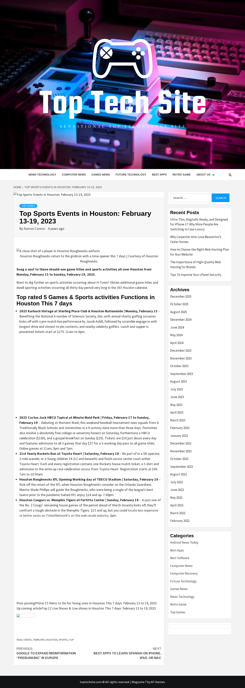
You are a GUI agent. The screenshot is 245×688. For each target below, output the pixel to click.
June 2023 (177, 397)
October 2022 (179, 459)
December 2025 (180, 296)
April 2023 (176, 412)
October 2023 (179, 366)
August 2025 (178, 312)
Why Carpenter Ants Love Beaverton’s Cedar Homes (195, 239)
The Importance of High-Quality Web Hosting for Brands (195, 264)
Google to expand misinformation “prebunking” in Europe (46, 653)
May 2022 (176, 497)
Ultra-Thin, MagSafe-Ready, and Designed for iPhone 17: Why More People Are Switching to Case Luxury (199, 224)
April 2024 (176, 343)
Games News (100, 174)
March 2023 (177, 420)
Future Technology (131, 174)
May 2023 (176, 405)
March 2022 (177, 513)
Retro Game (181, 174)
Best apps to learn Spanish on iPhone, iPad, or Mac (127, 653)
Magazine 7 (139, 682)
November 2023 (181, 358)
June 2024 (177, 327)
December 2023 (180, 350)
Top (71, 639)
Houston (51, 639)
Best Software (179, 558)
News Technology (42, 174)
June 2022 (177, 490)
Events (28, 639)
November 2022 (181, 451)
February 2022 (179, 521)
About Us (203, 174)
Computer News (74, 174)
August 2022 (178, 474)
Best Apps (159, 174)
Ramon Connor (35, 228)
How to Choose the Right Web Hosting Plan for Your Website (199, 252)
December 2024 (180, 319)
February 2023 (179, 428)
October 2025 (179, 304)
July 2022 (176, 482)
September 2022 (181, 467)
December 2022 (180, 443)
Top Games (28, 206)
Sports (63, 639)
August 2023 (178, 381)
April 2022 (176, 505)
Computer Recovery (184, 573)
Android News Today (184, 542)
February (39, 639)
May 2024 (176, 335)
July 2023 (176, 389)
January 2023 (179, 436)
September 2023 (181, 374)
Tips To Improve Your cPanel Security (195, 275)
